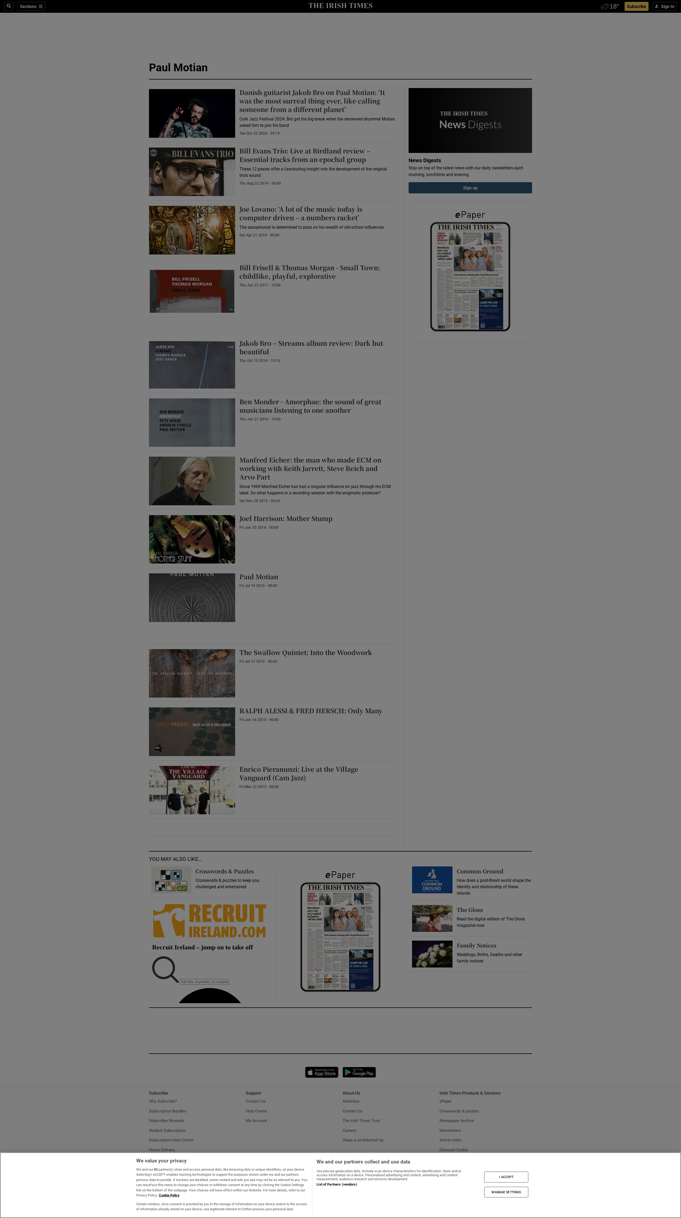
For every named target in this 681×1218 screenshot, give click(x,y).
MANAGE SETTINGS (506, 1192)
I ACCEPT (506, 1177)
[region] (340, 1185)
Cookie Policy (169, 1195)
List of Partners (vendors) (337, 1184)
